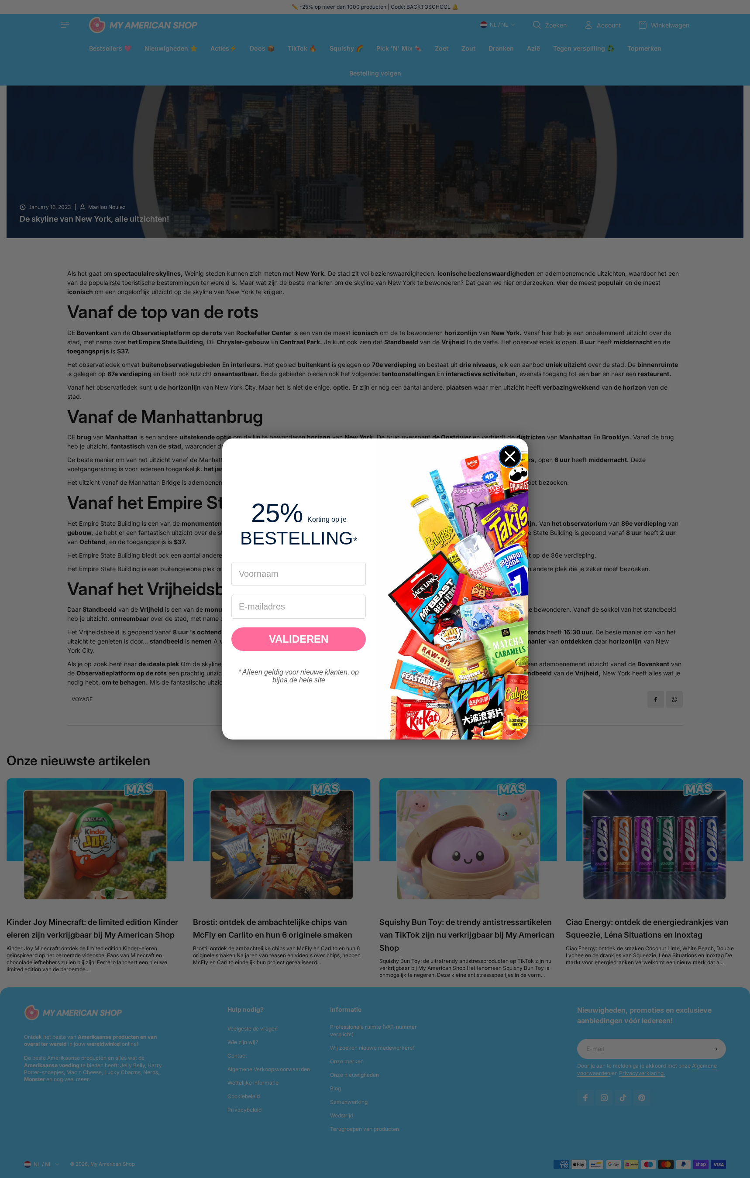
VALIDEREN (298, 639)
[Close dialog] (510, 456)
